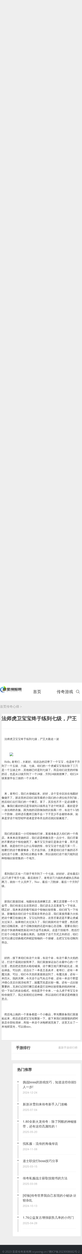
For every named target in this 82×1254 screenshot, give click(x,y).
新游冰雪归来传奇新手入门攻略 (45, 1104)
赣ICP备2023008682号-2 (64, 1252)
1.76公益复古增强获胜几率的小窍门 (48, 1217)
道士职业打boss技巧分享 (40, 1160)
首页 (37, 694)
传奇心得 (12, 706)
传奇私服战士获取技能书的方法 (45, 1178)
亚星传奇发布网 (22, 1252)
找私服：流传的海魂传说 (40, 1143)
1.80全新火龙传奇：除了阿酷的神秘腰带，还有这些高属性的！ (50, 1123)
